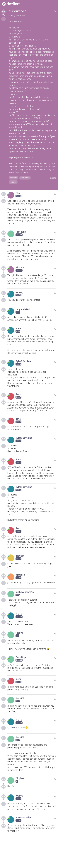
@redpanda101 (14, 402)
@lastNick (12, 727)
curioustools (17, 11)
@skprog (11, 350)
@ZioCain (12, 665)
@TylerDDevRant (15, 426)
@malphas (12, 825)
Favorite (52, 178)
